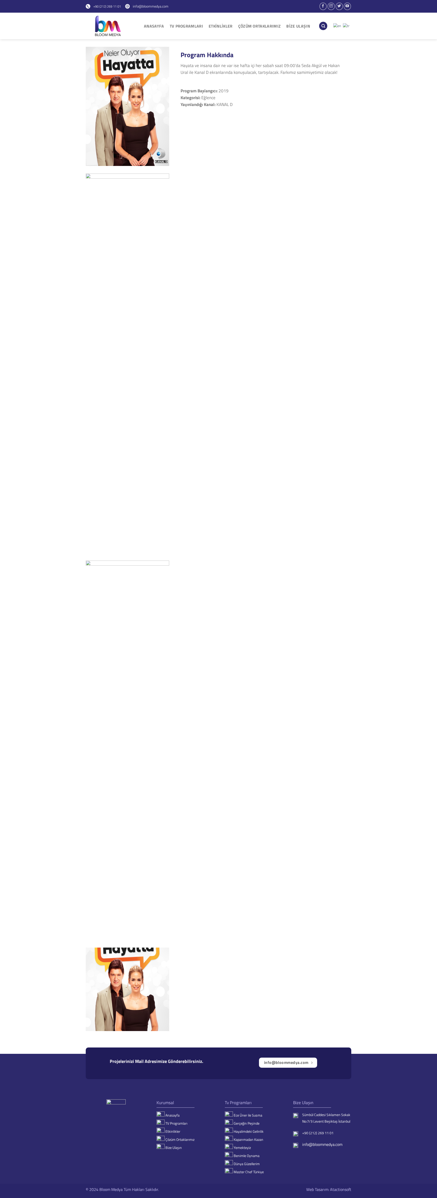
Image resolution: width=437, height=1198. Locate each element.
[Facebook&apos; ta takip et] (323, 6)
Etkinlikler (221, 26)
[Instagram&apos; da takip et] (331, 6)
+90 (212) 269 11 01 (105, 6)
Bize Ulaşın (298, 26)
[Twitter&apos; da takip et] (339, 6)
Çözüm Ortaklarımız (259, 26)
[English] (337, 25)
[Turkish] (346, 25)
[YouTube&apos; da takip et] (347, 6)
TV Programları (186, 26)
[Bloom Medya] (111, 26)
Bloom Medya (111, 1189)
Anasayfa (154, 26)
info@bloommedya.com (149, 6)
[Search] (323, 26)
